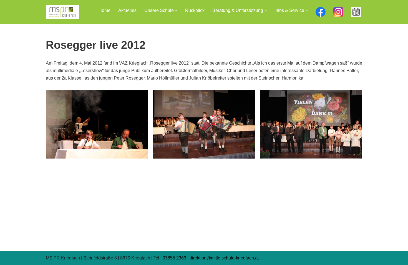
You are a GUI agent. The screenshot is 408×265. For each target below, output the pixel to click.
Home (104, 10)
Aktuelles (127, 10)
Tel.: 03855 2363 (169, 258)
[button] (176, 10)
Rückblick (195, 10)
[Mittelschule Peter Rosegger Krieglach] (62, 12)
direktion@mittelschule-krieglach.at (224, 258)
